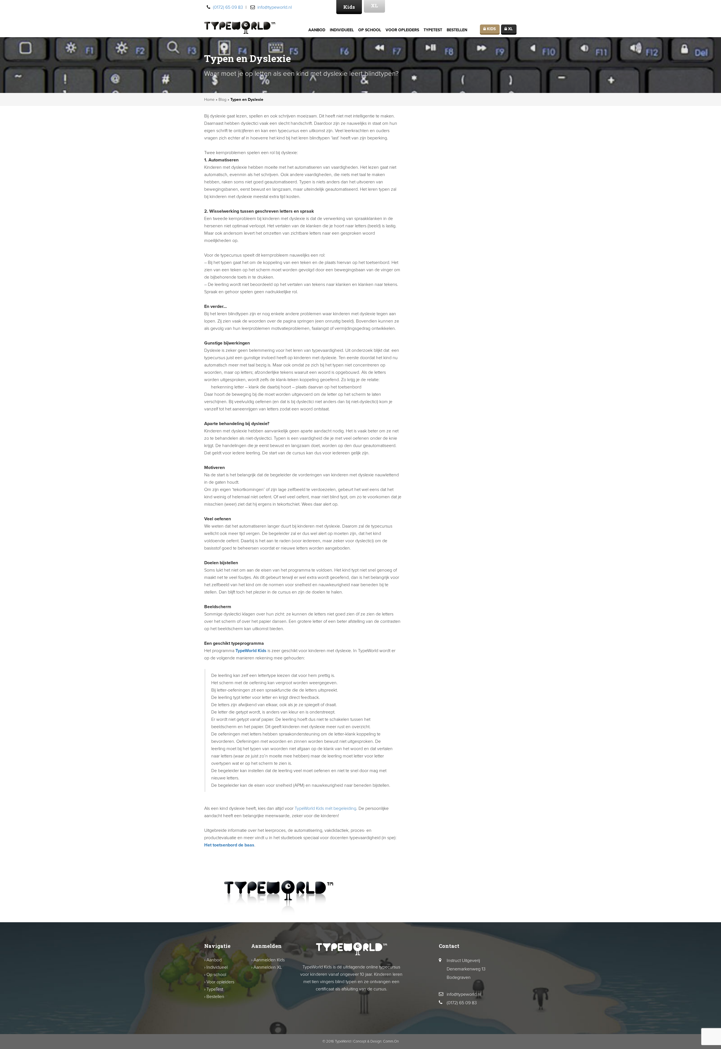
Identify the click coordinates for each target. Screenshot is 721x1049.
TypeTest (433, 30)
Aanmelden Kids (269, 960)
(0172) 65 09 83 (228, 7)
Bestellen (457, 30)
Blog (222, 99)
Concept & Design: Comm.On (376, 1041)
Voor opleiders (402, 30)
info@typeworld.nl (274, 7)
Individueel (342, 30)
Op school (369, 30)
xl (510, 28)
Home (209, 99)
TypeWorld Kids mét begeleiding (325, 808)
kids (491, 28)
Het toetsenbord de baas (229, 845)
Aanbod (316, 30)
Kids (349, 7)
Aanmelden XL (267, 967)
